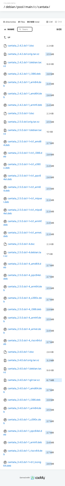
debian (10, 7)
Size (59, 29)
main (28, 7)
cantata (43, 7)
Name (11, 29)
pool (20, 7)
